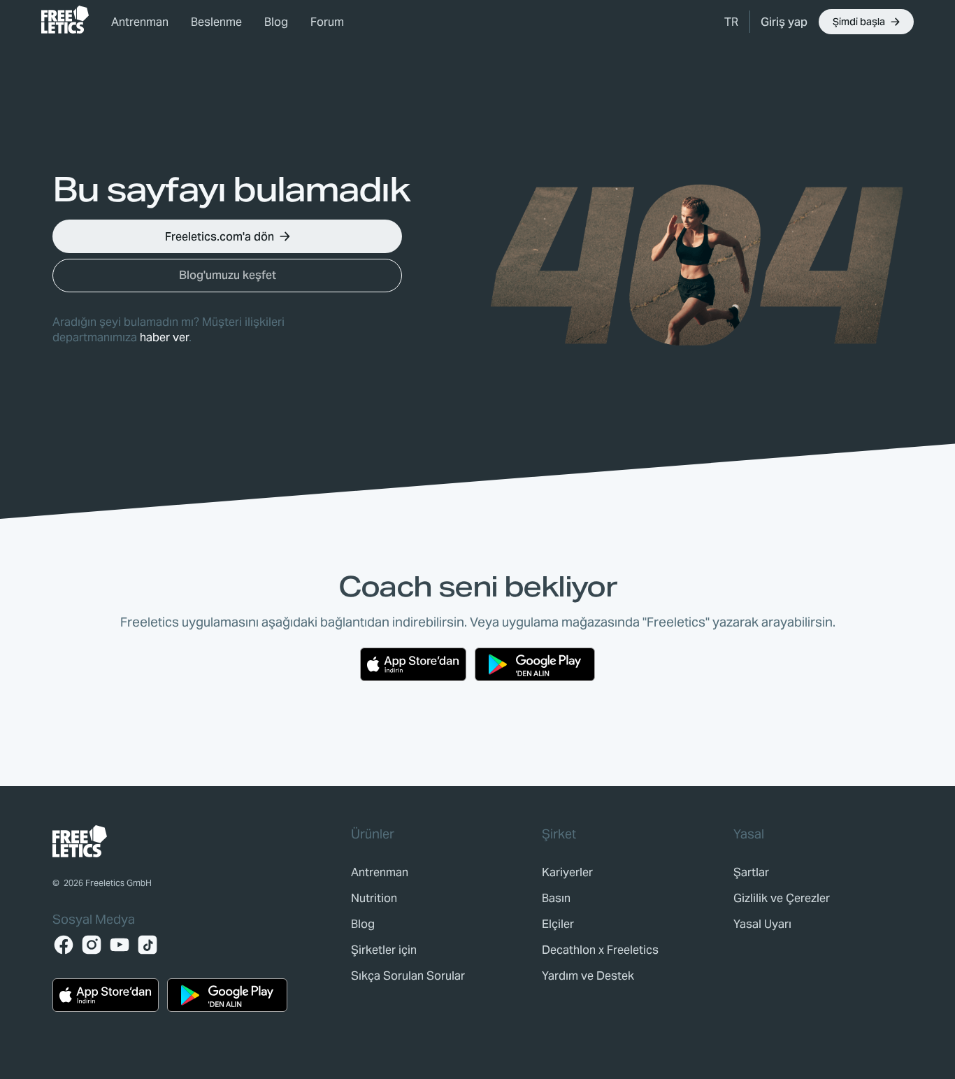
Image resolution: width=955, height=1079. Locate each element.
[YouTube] (119, 945)
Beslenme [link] (216, 22)
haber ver (164, 337)
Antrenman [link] (139, 22)
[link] (65, 20)
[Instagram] (91, 945)
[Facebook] (63, 945)
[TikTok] (147, 945)
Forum (327, 22)
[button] (731, 21)
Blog (276, 22)
